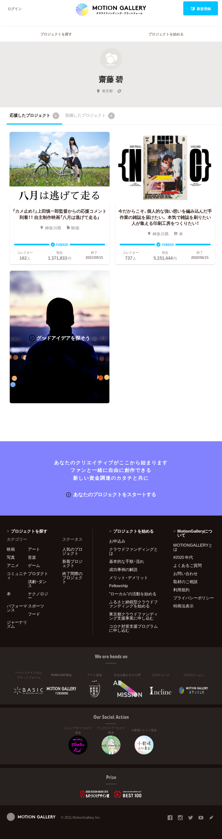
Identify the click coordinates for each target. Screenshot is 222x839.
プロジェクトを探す (56, 33)
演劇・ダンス (37, 584)
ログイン (15, 8)
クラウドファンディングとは (133, 551)
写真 (11, 557)
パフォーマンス (17, 608)
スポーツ (36, 606)
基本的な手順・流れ (126, 561)
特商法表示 (183, 606)
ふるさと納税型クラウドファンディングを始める (133, 604)
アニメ (13, 565)
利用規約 (181, 590)
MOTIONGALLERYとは (193, 547)
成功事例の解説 (123, 569)
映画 (11, 549)
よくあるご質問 (187, 565)
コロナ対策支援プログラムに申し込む (133, 628)
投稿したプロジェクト (88, 115)
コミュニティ (17, 575)
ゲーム (34, 565)
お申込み (117, 541)
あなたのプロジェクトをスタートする (114, 494)
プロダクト (38, 573)
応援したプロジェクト (33, 115)
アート (34, 549)
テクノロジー (38, 596)
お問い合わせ (185, 573)
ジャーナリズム (17, 624)
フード (34, 614)
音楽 (32, 557)
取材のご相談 (185, 581)
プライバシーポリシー (193, 598)
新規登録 (204, 8)
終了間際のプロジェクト (72, 577)
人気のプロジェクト (72, 551)
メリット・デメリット (128, 577)
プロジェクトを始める (166, 33)
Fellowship (118, 586)
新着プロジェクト (72, 563)
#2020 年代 (183, 557)
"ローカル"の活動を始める (132, 594)
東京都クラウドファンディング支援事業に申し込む (133, 616)
